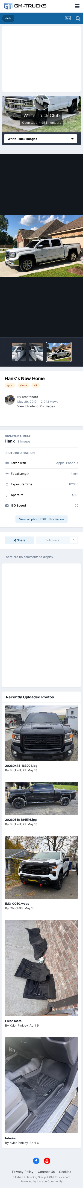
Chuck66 (16, 908)
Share (20, 540)
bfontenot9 (30, 397)
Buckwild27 (18, 770)
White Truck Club (42, 115)
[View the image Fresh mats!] (41, 968)
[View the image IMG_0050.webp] (41, 867)
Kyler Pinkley (19, 1025)
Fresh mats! (13, 1021)
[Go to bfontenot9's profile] (10, 400)
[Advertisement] (41, 58)
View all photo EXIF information (41, 519)
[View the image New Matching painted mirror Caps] (36, 352)
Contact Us (46, 1172)
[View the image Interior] (41, 1085)
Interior (10, 1138)
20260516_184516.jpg (21, 819)
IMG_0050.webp (17, 903)
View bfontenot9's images (36, 406)
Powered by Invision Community (42, 1181)
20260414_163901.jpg (21, 765)
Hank (10, 441)
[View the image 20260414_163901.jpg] (41, 733)
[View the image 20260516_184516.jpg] (41, 798)
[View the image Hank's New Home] (59, 352)
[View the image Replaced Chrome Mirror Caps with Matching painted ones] (19, 352)
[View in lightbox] (41, 246)
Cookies (65, 1172)
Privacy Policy (22, 1172)
